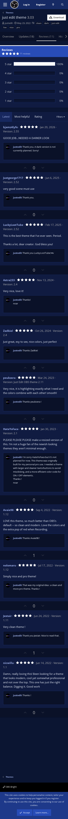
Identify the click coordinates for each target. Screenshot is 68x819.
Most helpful (22, 116)
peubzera (9, 377)
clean (38, 23)
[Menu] (5, 4)
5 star (8, 64)
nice (12, 27)
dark (46, 23)
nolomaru (9, 565)
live (5, 27)
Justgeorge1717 (13, 178)
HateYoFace (10, 429)
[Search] (62, 4)
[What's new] (53, 4)
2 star (8, 91)
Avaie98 (8, 510)
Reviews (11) (46, 36)
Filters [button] (59, 116)
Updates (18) (26, 36)
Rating (38, 116)
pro (18, 27)
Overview (8, 36)
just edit (55, 23)
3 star (8, 82)
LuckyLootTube (13, 225)
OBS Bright (11, 786)
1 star (8, 100)
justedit (9, 23)
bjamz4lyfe (10, 127)
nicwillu (8, 663)
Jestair (7, 616)
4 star (8, 73)
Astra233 (9, 280)
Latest (6, 116)
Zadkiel (8, 330)
